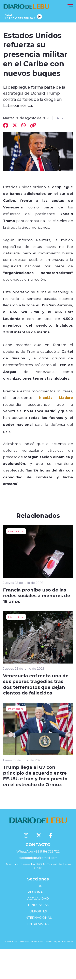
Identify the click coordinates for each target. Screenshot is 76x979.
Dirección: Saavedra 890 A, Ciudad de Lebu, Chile (38, 866)
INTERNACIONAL (38, 918)
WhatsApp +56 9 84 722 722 (38, 851)
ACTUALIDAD (38, 898)
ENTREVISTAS (38, 924)
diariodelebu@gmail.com (38, 858)
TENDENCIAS (38, 905)
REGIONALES (38, 892)
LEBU (38, 886)
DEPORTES (38, 911)
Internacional (16, 531)
